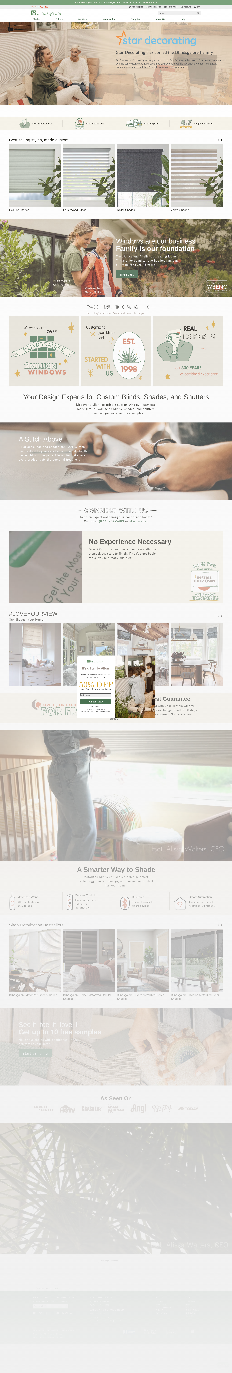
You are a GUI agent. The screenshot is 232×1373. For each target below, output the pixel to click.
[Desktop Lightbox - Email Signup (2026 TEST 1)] (116, 687)
